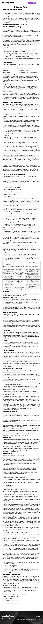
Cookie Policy (39, 619)
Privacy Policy (33, 619)
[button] (39, 2)
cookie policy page (10, 348)
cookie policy (6, 205)
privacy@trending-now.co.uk (30, 334)
